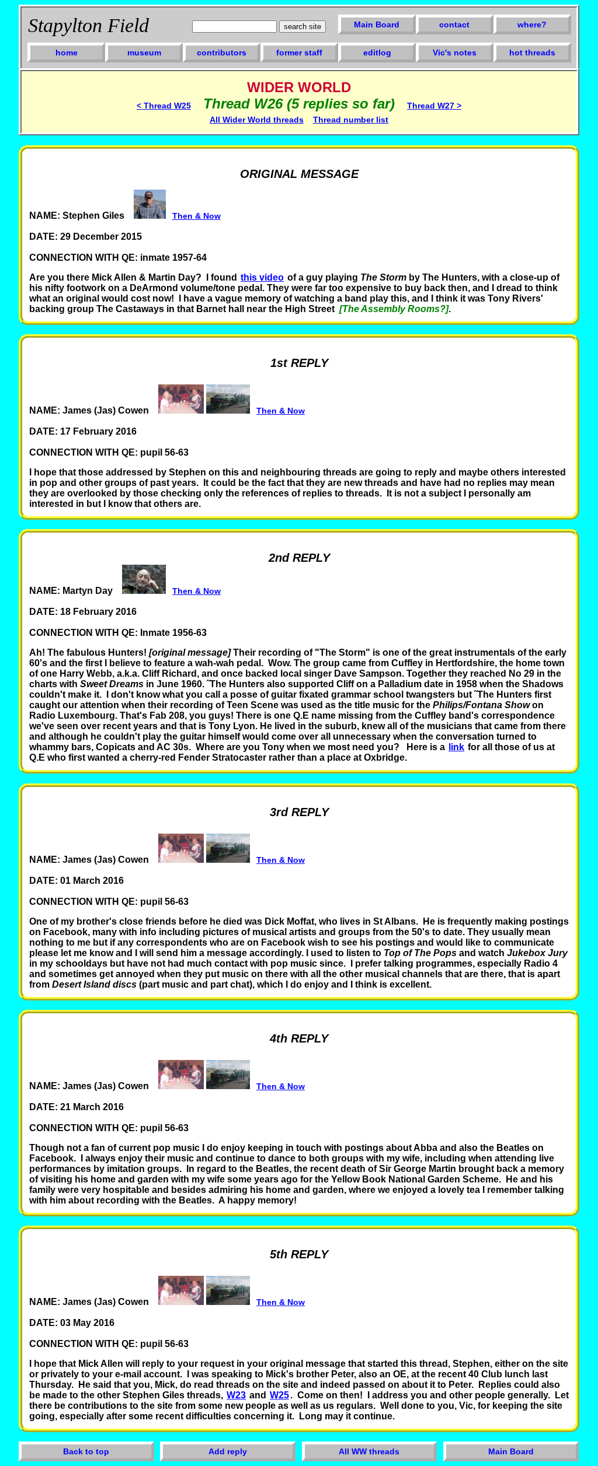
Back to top (86, 1451)
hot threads (532, 52)
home (66, 52)
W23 (236, 1395)
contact (454, 24)
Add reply (227, 1451)
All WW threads (369, 1451)
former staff (299, 52)
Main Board (376, 24)
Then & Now (196, 216)
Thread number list (350, 119)
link (456, 747)
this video (262, 277)
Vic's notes (455, 52)
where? (532, 24)
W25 (279, 1395)
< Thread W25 (164, 105)
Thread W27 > (434, 105)
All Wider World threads (257, 119)
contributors (221, 52)
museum (144, 52)
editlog (377, 52)
